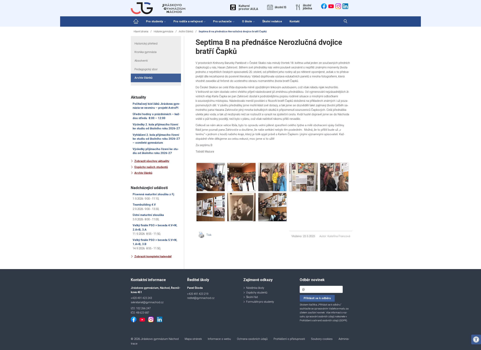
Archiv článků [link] (186, 31)
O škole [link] (247, 21)
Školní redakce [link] (272, 21)
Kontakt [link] (294, 21)
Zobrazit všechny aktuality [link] (151, 161)
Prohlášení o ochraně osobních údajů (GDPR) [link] (323, 320)
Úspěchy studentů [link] (256, 292)
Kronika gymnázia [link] (146, 52)
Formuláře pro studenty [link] (260, 301)
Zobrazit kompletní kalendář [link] (153, 256)
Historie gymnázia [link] (163, 31)
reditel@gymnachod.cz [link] (200, 297)
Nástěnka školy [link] (255, 287)
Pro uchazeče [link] (222, 21)
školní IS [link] (280, 7)
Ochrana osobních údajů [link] (252, 339)
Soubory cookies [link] (322, 339)
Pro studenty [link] (154, 21)
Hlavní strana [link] (141, 31)
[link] (476, 339)
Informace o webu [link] (219, 339)
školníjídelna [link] (307, 7)
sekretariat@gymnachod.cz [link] (147, 302)
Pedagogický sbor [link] (146, 69)
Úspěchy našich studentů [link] (151, 167)
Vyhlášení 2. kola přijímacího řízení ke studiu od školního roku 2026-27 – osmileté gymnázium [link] (156, 138)
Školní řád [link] (252, 297)
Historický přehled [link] (146, 43)
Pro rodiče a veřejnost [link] (188, 21)
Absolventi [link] (141, 60)
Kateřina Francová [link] (338, 236)
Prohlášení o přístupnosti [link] (289, 339)
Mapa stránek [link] (193, 339)
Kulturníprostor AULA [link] (248, 8)
